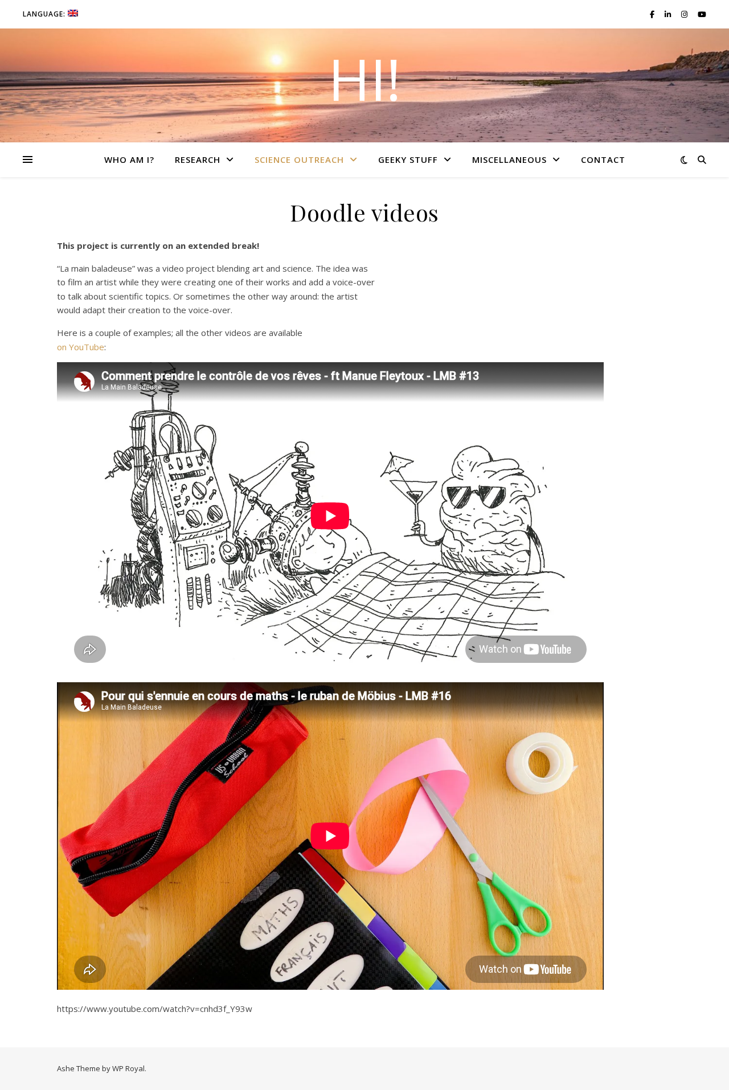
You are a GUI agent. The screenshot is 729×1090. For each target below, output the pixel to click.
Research (197, 159)
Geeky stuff (408, 159)
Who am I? (129, 159)
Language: (45, 14)
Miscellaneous (509, 159)
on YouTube (80, 347)
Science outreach (299, 159)
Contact (603, 159)
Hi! (364, 78)
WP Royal (128, 1068)
